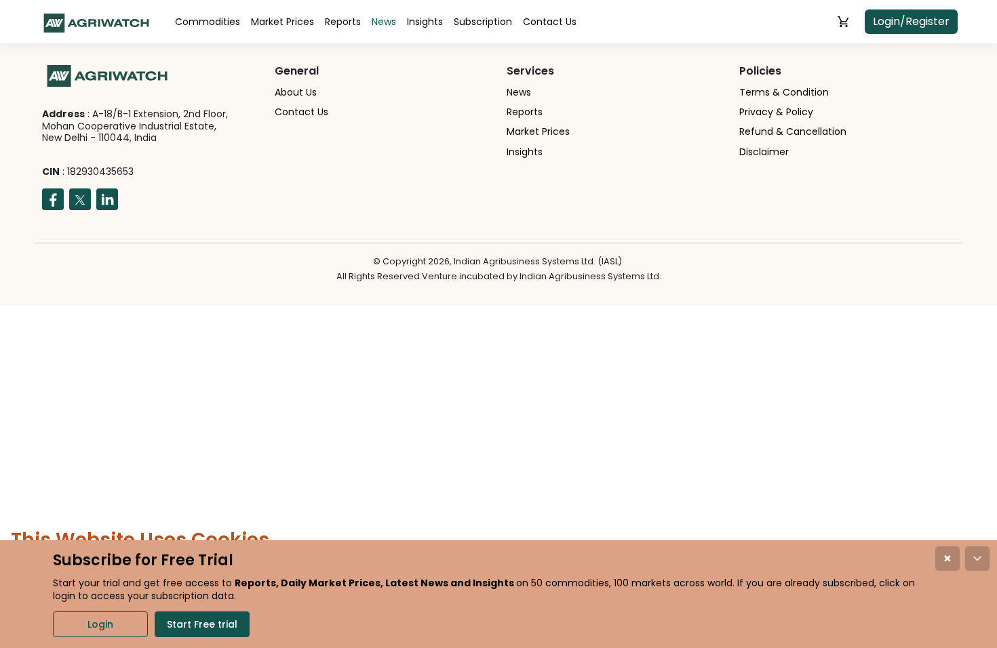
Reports (343, 21)
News (384, 21)
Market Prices (282, 21)
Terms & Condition (784, 92)
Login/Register (911, 21)
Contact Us (549, 21)
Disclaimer (764, 152)
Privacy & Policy (776, 112)
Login (100, 624)
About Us (296, 92)
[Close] (947, 558)
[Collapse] (977, 558)
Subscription (483, 21)
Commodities (207, 21)
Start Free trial (202, 624)
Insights (425, 21)
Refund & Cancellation (792, 131)
